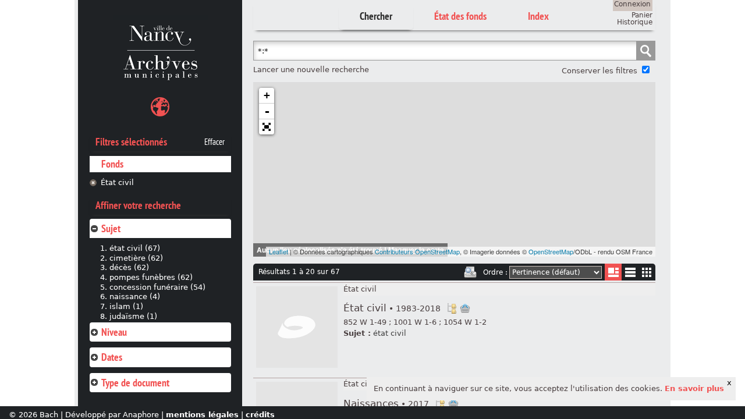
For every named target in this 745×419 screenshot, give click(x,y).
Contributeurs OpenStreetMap (417, 251)
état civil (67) (134, 248)
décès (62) (129, 267)
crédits (260, 414)
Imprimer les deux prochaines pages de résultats (470, 272)
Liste (613, 272)
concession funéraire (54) (157, 287)
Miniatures (646, 272)
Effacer (214, 142)
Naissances (386, 403)
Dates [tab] (111, 357)
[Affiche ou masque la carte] (160, 109)
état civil (389, 333)
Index (538, 16)
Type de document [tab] (135, 382)
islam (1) (126, 306)
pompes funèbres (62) (151, 277)
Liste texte (630, 274)
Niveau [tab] (114, 332)
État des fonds (460, 16)
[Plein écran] (266, 126)
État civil (117, 182)
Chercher (376, 16)
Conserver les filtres (599, 70)
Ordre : (495, 272)
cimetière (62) (136, 258)
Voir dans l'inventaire (451, 308)
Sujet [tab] (110, 228)
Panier (642, 15)
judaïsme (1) (133, 316)
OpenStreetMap (550, 251)
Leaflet (278, 251)
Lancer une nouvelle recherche (311, 69)
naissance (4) (134, 296)
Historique (634, 22)
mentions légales (202, 414)
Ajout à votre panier (465, 308)
